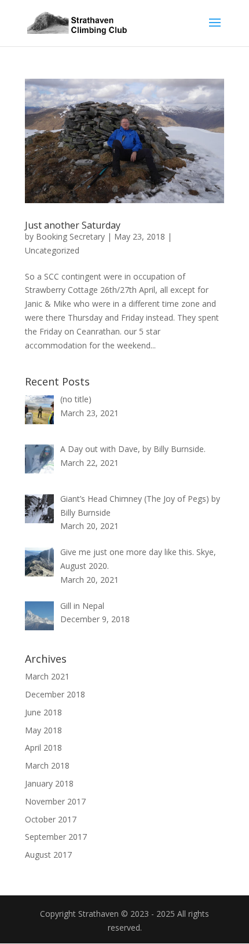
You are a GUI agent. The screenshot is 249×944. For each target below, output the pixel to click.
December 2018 (55, 694)
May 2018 (43, 730)
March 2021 (47, 676)
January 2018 (49, 783)
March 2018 (47, 765)
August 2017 (48, 854)
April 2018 (43, 747)
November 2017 (55, 801)
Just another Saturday (72, 225)
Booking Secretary (70, 236)
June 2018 (43, 712)
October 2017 (50, 819)
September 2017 (56, 836)
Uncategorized (52, 250)
